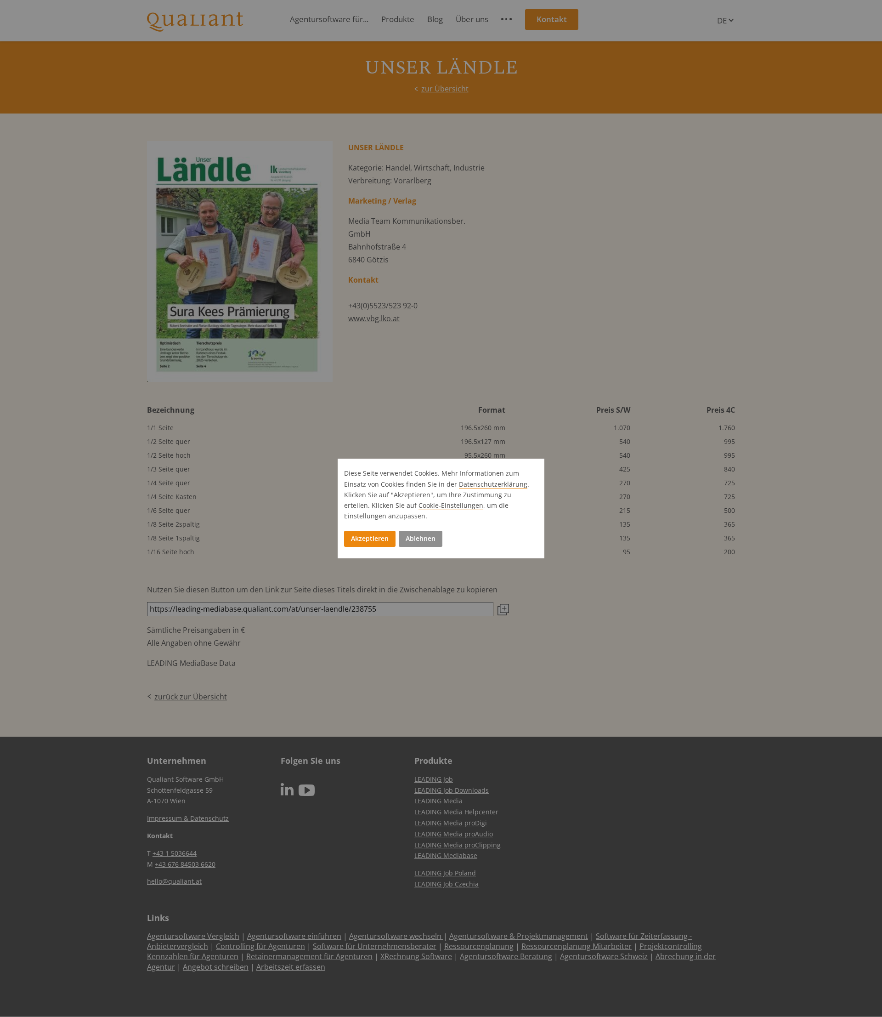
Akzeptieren (370, 538)
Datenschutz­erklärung (493, 484)
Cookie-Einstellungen (450, 505)
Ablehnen (420, 538)
